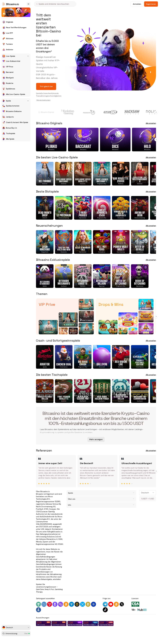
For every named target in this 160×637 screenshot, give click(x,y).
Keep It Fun (49, 589)
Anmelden (137, 4)
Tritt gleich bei (46, 86)
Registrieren (151, 4)
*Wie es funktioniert (43, 100)
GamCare (40, 589)
